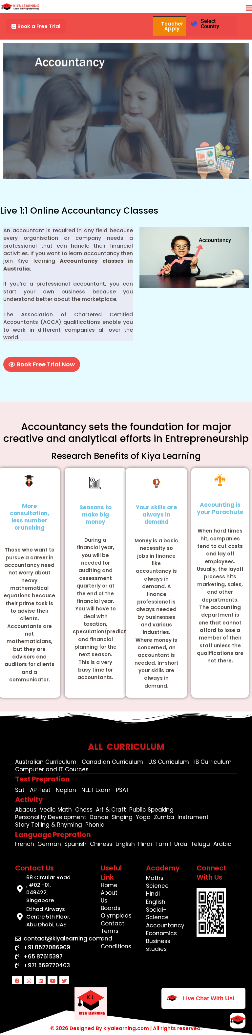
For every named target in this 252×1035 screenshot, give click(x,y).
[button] (249, 8)
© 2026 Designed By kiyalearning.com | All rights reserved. (126, 1028)
